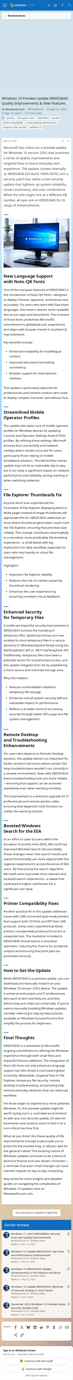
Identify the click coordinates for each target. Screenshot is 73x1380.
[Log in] (48, 5)
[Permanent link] (47, 282)
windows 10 (35, 127)
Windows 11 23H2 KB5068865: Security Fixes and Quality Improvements (35, 1235)
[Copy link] (68, 141)
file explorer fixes (26, 118)
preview (56, 118)
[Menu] (5, 5)
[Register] (55, 5)
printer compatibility (13, 122)
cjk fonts (10, 118)
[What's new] (62, 5)
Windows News (37, 1240)
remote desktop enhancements (41, 122)
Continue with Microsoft (38, 1361)
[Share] (62, 141)
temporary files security (14, 127)
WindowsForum (15, 109)
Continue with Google (38, 1369)
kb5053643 (43, 118)
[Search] (69, 5)
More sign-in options (36, 1375)
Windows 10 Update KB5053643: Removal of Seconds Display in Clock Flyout (37, 1288)
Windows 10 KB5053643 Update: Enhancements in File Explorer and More (35, 1271)
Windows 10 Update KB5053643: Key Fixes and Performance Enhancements (37, 1253)
